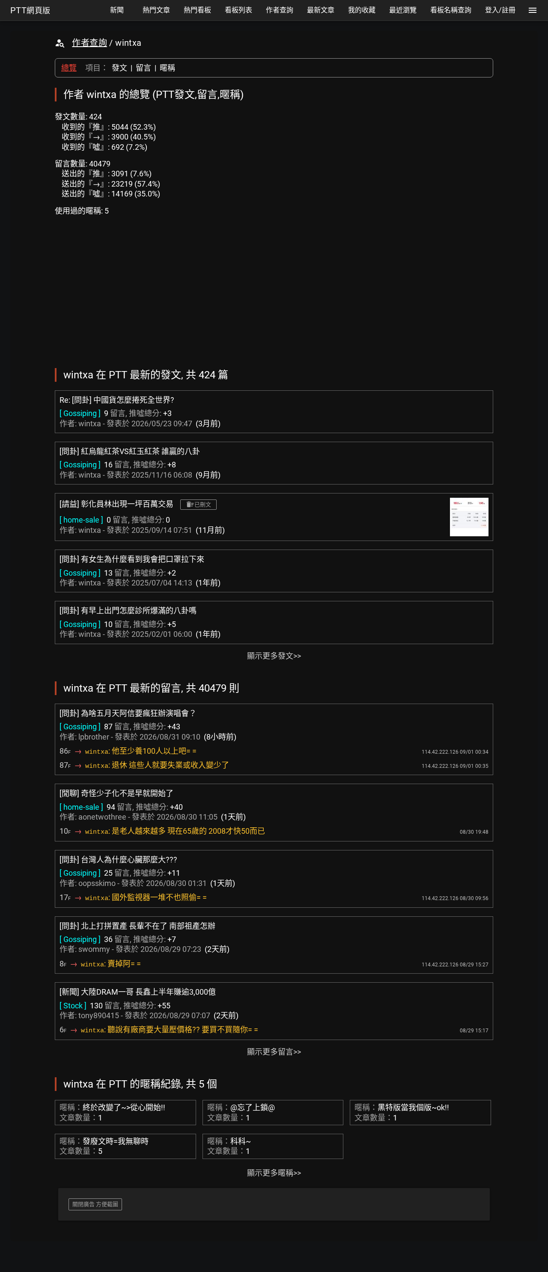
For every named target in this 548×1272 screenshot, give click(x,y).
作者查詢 (89, 43)
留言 (143, 67)
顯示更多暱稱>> (274, 1172)
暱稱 (167, 67)
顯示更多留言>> (274, 1051)
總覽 (69, 67)
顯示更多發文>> (274, 655)
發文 (119, 67)
